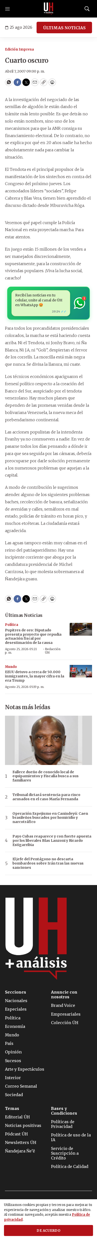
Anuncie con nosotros (64, 994)
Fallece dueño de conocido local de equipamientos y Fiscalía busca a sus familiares (45, 776)
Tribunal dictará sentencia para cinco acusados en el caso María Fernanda (46, 797)
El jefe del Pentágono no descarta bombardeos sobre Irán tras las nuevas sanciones (48, 863)
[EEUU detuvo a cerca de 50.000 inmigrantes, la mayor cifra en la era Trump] (81, 671)
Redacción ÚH (52, 650)
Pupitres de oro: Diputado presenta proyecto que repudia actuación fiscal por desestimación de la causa (33, 636)
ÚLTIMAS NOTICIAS (64, 27)
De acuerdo (48, 1230)
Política (11, 625)
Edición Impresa (19, 49)
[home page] (48, 9)
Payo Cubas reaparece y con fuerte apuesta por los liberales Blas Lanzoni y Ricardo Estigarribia (51, 840)
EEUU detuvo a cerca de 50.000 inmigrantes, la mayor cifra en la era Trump (34, 676)
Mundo (11, 667)
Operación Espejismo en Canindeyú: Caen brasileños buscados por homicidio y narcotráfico (50, 817)
